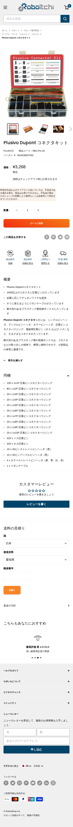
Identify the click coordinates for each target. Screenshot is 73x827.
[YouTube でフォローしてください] (32, 782)
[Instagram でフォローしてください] (19, 782)
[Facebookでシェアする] (46, 237)
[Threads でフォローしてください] (53, 782)
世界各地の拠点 (11, 766)
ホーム (5, 30)
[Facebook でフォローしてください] (6, 782)
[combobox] (32, 19)
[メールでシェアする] (66, 237)
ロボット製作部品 (31, 30)
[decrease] (16, 210)
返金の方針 (10, 605)
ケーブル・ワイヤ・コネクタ (14, 34)
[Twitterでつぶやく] (60, 237)
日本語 (37, 766)
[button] (70, 129)
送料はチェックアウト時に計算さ (31, 179)
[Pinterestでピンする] (53, 237)
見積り (12, 590)
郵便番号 (8, 568)
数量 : (7, 210)
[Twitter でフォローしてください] (12, 782)
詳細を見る (28, 263)
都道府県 (8, 552)
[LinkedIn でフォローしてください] (46, 782)
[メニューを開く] (5, 7)
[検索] (65, 19)
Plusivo (9, 150)
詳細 (10, 263)
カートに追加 (36, 223)
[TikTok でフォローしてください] (39, 782)
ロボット (15, 30)
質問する (45, 263)
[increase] (38, 210)
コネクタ (35, 34)
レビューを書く (36, 504)
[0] (66, 7)
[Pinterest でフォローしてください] (26, 782)
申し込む (36, 749)
